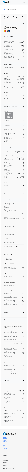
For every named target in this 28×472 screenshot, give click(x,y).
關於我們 (5, 437)
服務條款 (5, 462)
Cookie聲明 (5, 458)
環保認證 (5, 438)
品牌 (4, 445)
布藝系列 (5, 448)
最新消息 (5, 441)
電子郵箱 (5, 465)
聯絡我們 (5, 440)
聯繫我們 (5, 455)
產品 (4, 447)
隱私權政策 (5, 460)
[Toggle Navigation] (24, 2)
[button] (10, 9)
